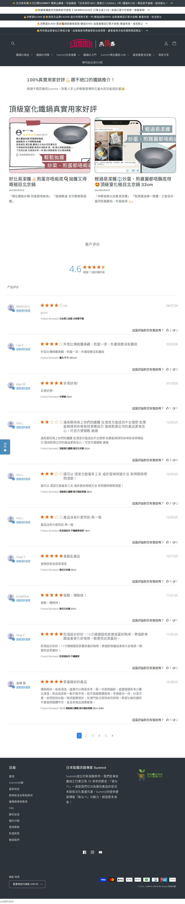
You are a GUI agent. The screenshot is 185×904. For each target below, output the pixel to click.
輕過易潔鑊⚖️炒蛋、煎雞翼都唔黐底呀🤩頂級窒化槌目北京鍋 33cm (133, 181)
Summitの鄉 (16, 782)
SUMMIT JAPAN (151, 886)
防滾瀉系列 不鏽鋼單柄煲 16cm (74, 530)
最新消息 (14, 789)
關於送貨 (14, 814)
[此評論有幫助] (167, 330)
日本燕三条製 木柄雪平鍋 (71, 318)
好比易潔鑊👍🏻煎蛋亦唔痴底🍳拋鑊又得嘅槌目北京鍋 (48, 181)
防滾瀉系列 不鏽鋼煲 (69, 656)
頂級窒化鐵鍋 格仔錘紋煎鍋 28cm (75, 491)
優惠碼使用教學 (18, 801)
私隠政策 (14, 833)
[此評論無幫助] (174, 330)
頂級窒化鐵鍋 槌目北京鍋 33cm (74, 448)
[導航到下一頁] (112, 735)
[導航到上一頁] (72, 735)
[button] (13, 43)
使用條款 (14, 827)
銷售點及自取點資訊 (21, 795)
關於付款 (14, 821)
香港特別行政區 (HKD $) (25, 884)
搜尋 (11, 776)
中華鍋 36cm (65, 396)
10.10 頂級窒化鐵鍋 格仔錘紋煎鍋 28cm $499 (81, 708)
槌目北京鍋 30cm (67, 569)
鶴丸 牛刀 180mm (68, 357)
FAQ (11, 808)
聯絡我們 (14, 840)
